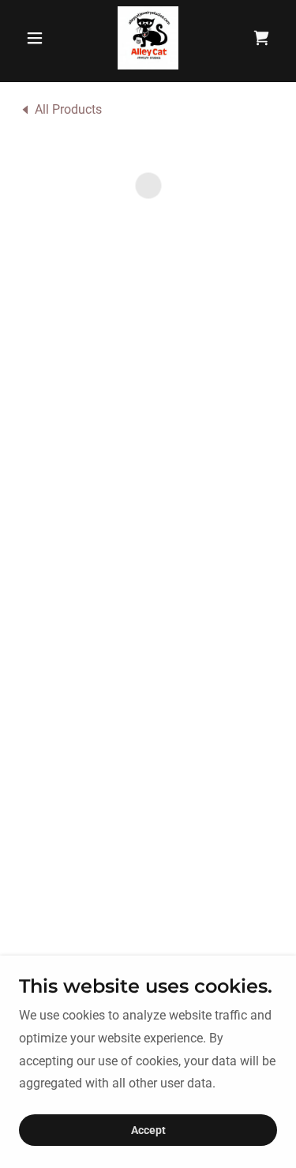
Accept (148, 1130)
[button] (38, 38)
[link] (148, 37)
